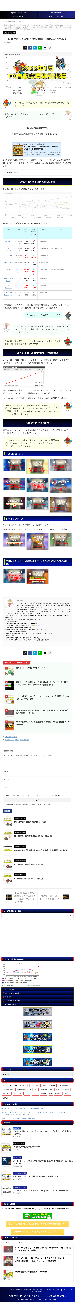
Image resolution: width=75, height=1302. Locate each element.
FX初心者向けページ (57, 16)
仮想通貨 (43, 1094)
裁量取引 (5, 1098)
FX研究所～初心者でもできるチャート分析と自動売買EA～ (37, 1296)
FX (16, 1085)
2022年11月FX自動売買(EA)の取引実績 (30, 822)
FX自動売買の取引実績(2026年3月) (31, 1271)
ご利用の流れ (57, 12)
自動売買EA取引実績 (11, 737)
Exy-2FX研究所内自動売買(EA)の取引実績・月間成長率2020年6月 (41, 850)
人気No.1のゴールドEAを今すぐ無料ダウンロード (36, 1232)
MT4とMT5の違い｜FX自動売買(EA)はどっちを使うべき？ (36, 1176)
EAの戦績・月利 (9, 740)
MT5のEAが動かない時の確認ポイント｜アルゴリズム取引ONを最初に (41, 1190)
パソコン (35, 1094)
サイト (6, 787)
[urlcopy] (50, 48)
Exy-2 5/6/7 (8, 269)
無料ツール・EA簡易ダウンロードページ (32, 668)
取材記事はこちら (38, 625)
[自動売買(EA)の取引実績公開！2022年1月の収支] (35, 48)
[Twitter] (5, 644)
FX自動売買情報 (24, 740)
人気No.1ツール (19, 16)
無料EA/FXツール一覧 (20, 12)
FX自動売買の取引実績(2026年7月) (27, 1147)
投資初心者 (58, 1094)
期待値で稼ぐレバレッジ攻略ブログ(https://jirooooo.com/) (22, 1108)
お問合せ (58, 1290)
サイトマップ (50, 1290)
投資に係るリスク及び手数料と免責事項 (20, 1290)
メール (6, 779)
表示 (16, 172)
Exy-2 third (8, 255)
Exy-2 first (8, 241)
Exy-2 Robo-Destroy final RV (8, 295)
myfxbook (44, 1089)
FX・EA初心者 (24, 1085)
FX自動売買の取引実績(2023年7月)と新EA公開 (33, 836)
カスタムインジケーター (63, 1089)
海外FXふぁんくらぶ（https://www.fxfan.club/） (18, 1118)
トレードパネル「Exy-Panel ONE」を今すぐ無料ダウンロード (36, 1224)
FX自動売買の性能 (64, 1085)
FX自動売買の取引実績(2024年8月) (28, 879)
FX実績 (17, 740)
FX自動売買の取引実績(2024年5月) (28, 864)
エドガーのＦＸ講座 (12, 993)
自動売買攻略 (9, 989)
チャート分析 (17, 1094)
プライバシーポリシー (39, 1290)
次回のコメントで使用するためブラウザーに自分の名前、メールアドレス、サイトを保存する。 (35, 795)
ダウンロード (6, 1094)
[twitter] (25, 48)
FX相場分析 (52, 1085)
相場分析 (67, 1094)
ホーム (6, 1290)
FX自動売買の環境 (8, 1089)
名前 (6, 771)
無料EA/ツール (10, 1004)
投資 (50, 1094)
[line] (40, 48)
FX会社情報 (35, 1085)
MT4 (30, 1089)
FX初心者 (8, 997)
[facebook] (30, 48)
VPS (51, 1089)
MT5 (36, 1089)
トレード (27, 1094)
